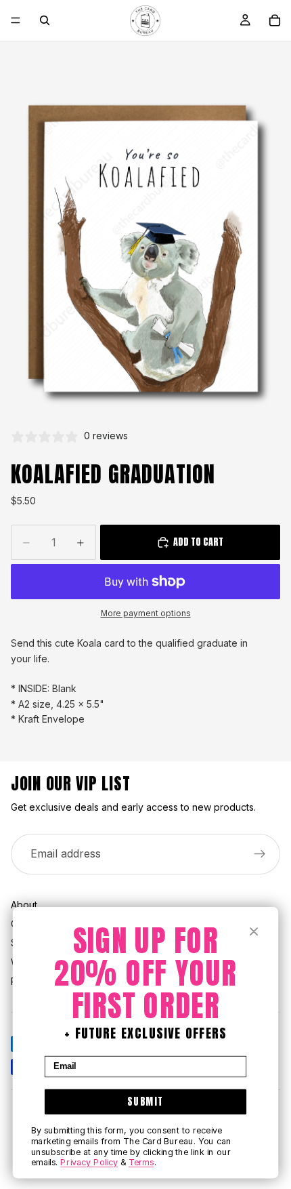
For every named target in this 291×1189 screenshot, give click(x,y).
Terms (141, 1162)
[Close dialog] (254, 931)
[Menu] (15, 20)
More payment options (146, 613)
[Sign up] (260, 854)
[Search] (45, 20)
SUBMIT (145, 1101)
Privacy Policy (89, 1162)
